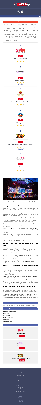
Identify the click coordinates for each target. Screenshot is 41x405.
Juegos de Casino (20, 372)
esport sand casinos (9, 250)
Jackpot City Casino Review (8, 317)
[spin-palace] (20, 52)
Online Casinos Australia (20, 375)
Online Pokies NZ (20, 387)
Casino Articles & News (7, 321)
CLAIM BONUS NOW (22, 348)
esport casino (23, 206)
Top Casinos (20, 380)
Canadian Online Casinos (20, 374)
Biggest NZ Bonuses (20, 382)
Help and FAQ (21, 401)
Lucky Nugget (20, 149)
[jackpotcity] (20, 74)
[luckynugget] (20, 138)
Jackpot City (20, 84)
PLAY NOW (20, 56)
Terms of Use (20, 400)
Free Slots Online (6, 313)
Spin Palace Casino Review (20, 388)
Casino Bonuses (6, 319)
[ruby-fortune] (20, 160)
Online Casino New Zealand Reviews (9, 311)
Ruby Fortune (20, 171)
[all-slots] (20, 117)
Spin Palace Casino (6, 315)
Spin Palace (20, 63)
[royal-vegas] (20, 95)
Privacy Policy (20, 397)
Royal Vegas (20, 105)
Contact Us (20, 396)
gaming (9, 33)
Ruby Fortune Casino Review (20, 391)
